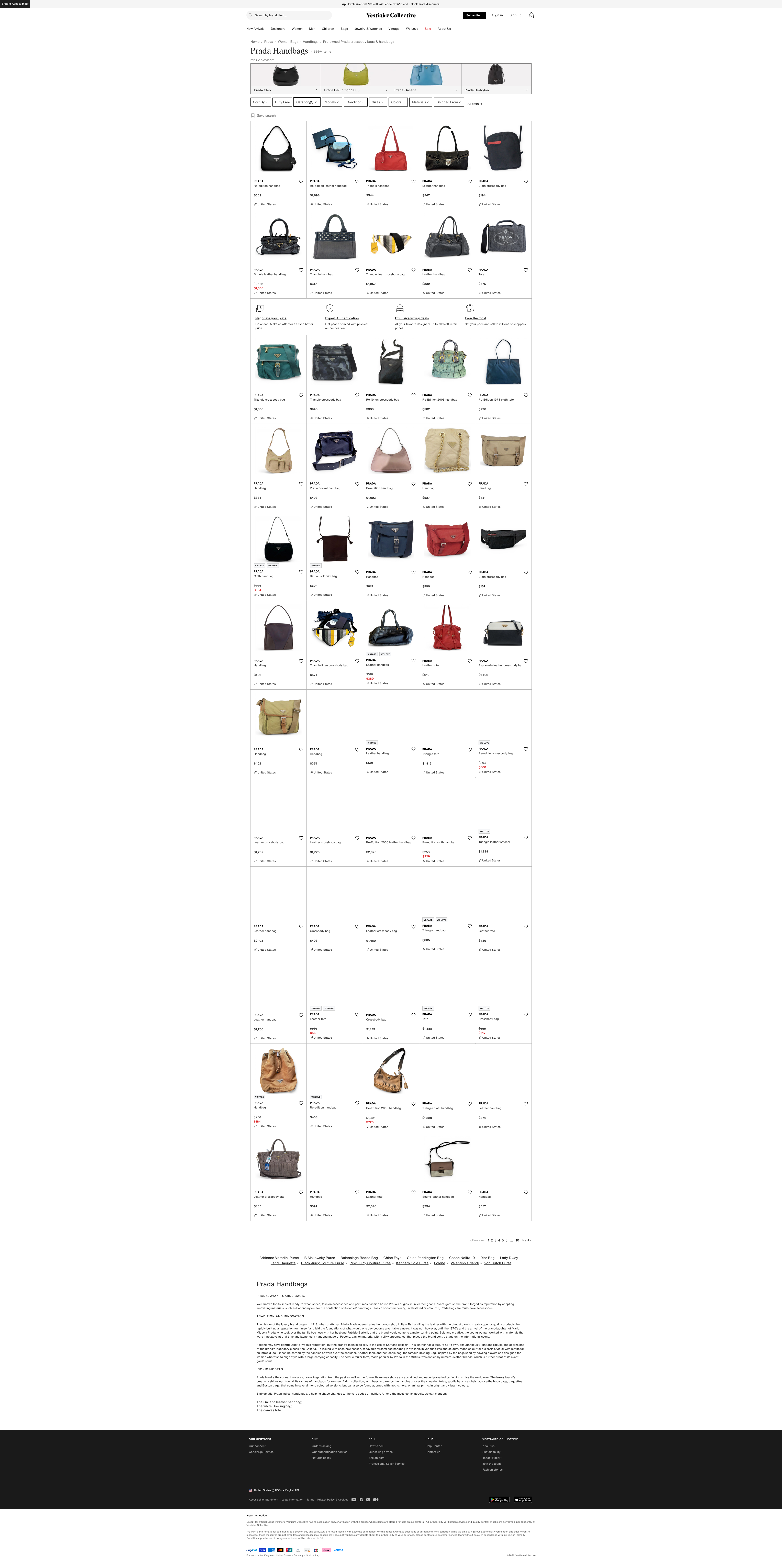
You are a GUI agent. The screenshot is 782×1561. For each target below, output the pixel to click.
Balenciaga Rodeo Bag (359, 1257)
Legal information (292, 1500)
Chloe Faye (392, 1257)
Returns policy (321, 1458)
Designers (278, 28)
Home (254, 41)
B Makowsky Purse (319, 1257)
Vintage (393, 28)
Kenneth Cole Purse (412, 1263)
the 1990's (413, 1357)
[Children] (337, 28)
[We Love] (421, 28)
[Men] (318, 28)
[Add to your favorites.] (301, 181)
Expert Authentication (342, 318)
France (250, 1555)
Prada (268, 41)
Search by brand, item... (271, 15)
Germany (298, 1555)
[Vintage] (402, 28)
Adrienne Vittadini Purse (279, 1257)
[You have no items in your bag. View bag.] (531, 15)
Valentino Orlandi (465, 1263)
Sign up (516, 15)
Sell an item (474, 15)
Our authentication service (329, 1452)
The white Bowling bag (274, 1406)
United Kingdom (265, 1555)
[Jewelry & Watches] (385, 28)
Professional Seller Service (386, 1464)
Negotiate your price (271, 318)
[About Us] (454, 28)
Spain (309, 1555)
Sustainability (491, 1452)
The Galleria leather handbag (279, 1402)
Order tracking (321, 1446)
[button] (531, 15)
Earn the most (475, 318)
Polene (439, 1263)
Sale (428, 28)
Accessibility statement (263, 1500)
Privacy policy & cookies (332, 1500)
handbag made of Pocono (333, 1337)
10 (517, 1240)
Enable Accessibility (15, 4)
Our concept (257, 1446)
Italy (317, 1555)
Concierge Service (261, 1452)
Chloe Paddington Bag (425, 1257)
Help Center (434, 1446)
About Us (444, 28)
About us (488, 1446)
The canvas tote (269, 1410)
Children (328, 28)
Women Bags (288, 41)
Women (297, 28)
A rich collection (353, 1381)
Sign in (497, 15)
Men (312, 28)
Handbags (310, 41)
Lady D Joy (509, 1257)
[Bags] (351, 28)
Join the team (491, 1464)
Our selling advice (381, 1452)
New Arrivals (255, 28)
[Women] (306, 28)
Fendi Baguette (283, 1263)
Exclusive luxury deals (412, 318)
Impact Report (492, 1458)
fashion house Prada (383, 1304)
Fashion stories (492, 1470)
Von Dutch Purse (497, 1263)
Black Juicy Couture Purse (322, 1263)
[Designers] (288, 28)
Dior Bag (487, 1257)
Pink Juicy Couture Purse (370, 1263)
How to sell (376, 1446)
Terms (310, 1500)
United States (284, 1555)
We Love (412, 28)
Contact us (433, 1452)
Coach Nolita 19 (462, 1257)
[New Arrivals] (267, 28)
